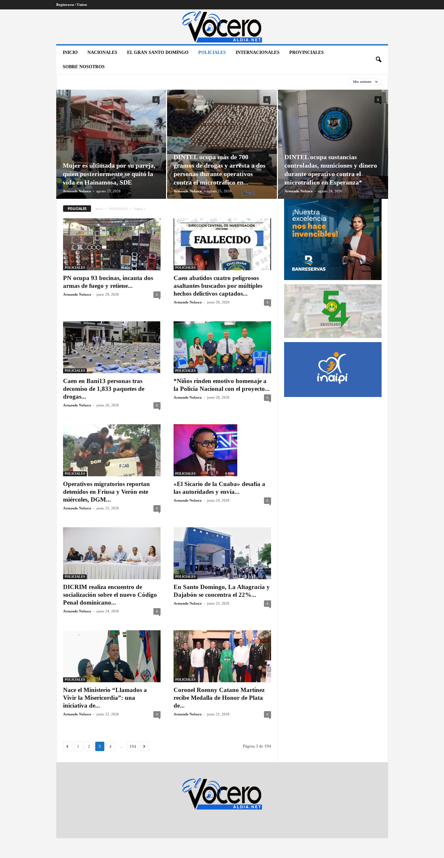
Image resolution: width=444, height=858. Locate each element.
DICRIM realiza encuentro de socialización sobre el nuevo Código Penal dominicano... (110, 594)
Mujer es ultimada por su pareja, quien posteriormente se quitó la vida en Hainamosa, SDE (109, 174)
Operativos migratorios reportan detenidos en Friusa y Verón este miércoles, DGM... (106, 491)
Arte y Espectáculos (85, 82)
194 (132, 746)
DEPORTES (157, 82)
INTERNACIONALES (258, 52)
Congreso (127, 82)
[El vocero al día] (222, 26)
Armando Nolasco (77, 191)
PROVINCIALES (306, 52)
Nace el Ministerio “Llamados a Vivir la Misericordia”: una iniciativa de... (105, 697)
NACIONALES (102, 52)
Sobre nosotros (84, 66)
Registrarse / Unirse (71, 4)
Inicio (70, 52)
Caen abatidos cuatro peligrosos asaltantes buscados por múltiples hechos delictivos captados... (218, 286)
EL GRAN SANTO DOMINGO (158, 52)
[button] (378, 60)
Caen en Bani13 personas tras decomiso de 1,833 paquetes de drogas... (103, 389)
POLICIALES (212, 52)
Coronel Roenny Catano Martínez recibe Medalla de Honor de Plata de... (219, 697)
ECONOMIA (187, 82)
